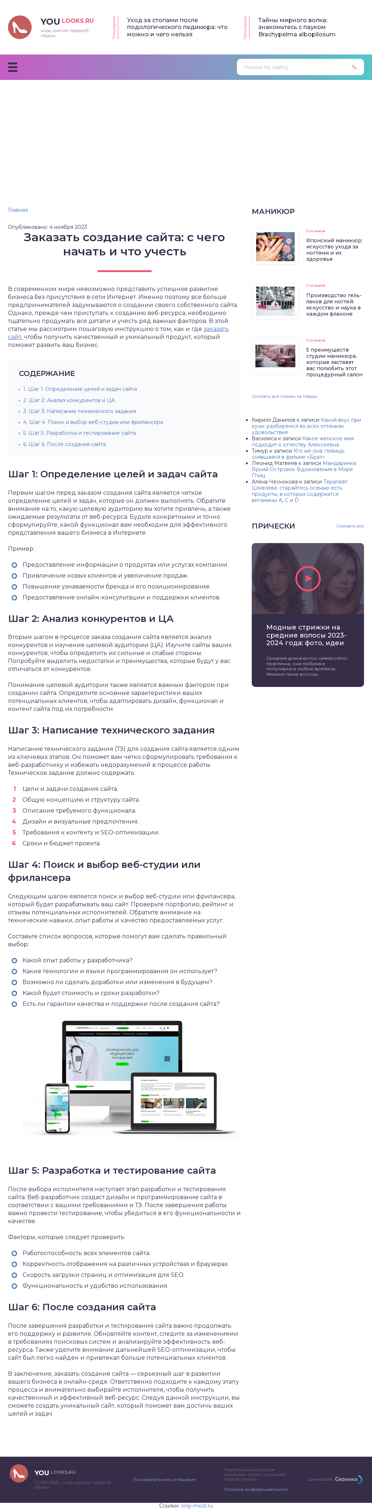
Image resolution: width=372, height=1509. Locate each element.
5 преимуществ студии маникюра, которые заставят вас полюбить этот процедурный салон (334, 362)
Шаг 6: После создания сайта (64, 444)
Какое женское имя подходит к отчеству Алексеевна (303, 441)
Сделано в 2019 (320, 1479)
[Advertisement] (186, 134)
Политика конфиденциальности (256, 1489)
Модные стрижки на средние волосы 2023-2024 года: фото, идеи (306, 635)
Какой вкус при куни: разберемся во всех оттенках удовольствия (306, 426)
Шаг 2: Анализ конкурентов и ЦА (69, 400)
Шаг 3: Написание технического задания (79, 411)
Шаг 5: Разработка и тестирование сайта (79, 433)
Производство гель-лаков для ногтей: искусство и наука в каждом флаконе (334, 304)
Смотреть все (350, 526)
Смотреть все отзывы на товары (284, 396)
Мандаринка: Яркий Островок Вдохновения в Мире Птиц (304, 469)
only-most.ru (197, 1505)
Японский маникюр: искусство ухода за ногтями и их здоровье (334, 249)
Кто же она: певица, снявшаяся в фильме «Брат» (298, 454)
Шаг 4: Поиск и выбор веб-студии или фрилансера (93, 422)
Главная (18, 210)
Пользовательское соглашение (164, 1479)
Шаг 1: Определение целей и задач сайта (80, 389)
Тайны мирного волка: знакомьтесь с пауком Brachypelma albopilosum (297, 27)
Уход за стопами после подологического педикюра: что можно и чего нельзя (177, 27)
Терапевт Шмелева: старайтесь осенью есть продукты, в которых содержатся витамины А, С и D (300, 490)
